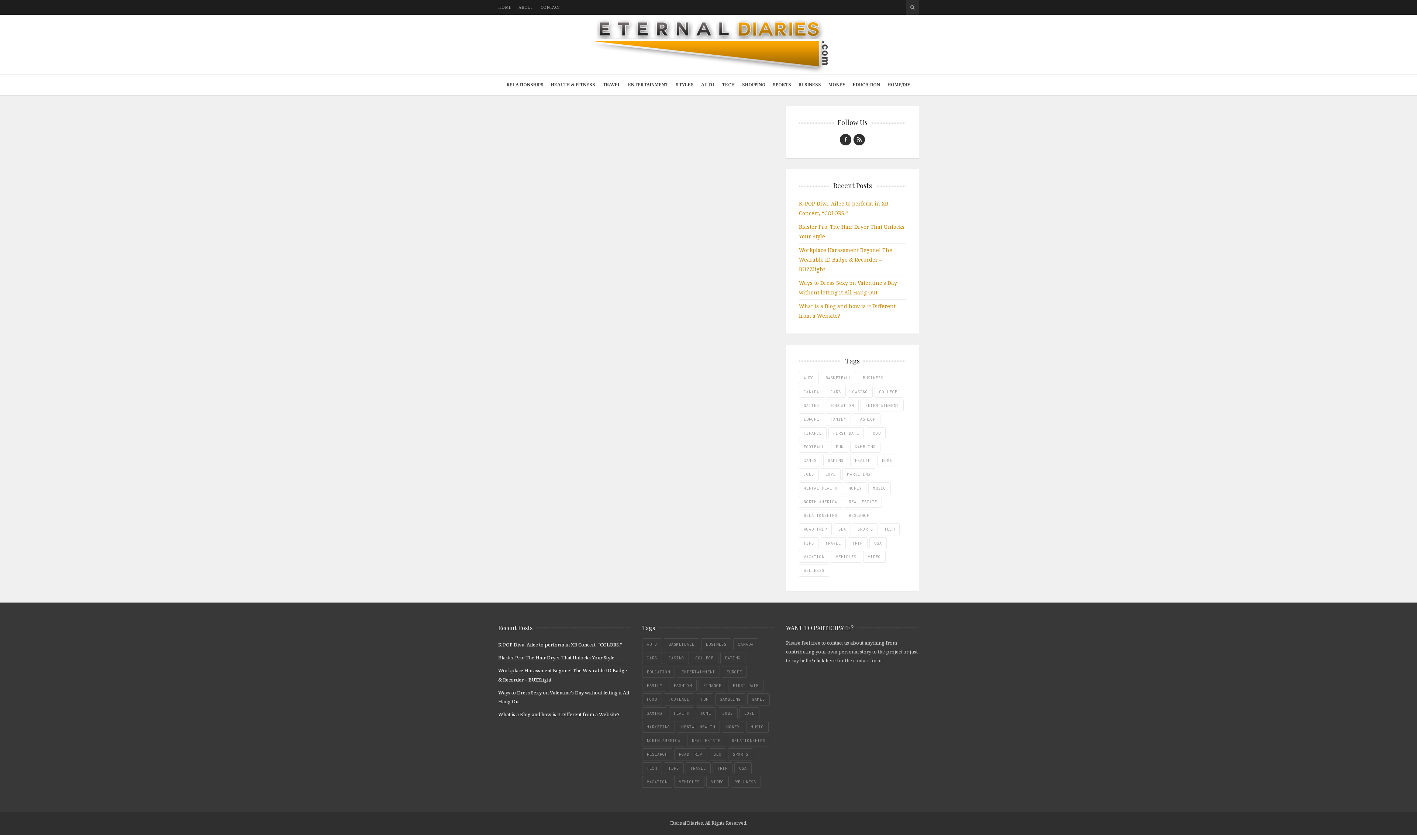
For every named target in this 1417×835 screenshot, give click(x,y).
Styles (685, 85)
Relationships (525, 85)
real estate (863, 502)
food (875, 433)
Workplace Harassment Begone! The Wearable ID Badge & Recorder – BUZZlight (845, 259)
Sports (782, 85)
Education (866, 85)
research (859, 515)
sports (865, 529)
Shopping (753, 85)
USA (878, 543)
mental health (820, 488)
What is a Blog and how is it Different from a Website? (559, 714)
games (810, 460)
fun (840, 447)
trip (857, 543)
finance (813, 433)
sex (842, 529)
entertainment (882, 405)
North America (820, 502)
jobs (809, 474)
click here (825, 660)
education (842, 405)
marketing (858, 474)
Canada (811, 392)
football (814, 447)
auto (809, 378)
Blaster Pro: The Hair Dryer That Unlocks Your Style (556, 657)
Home (504, 7)
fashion (867, 419)
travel (833, 543)
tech (890, 529)
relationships (820, 515)
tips (809, 543)
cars (836, 392)
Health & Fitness (573, 85)
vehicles (846, 557)
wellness (814, 570)
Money (836, 85)
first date (846, 433)
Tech (728, 85)
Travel (612, 85)
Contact (550, 7)
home (887, 460)
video (874, 557)
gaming (836, 460)
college (888, 392)
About (525, 7)
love (830, 474)
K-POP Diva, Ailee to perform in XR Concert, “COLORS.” (560, 644)
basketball (838, 378)
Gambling (865, 447)
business (873, 378)
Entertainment (648, 85)
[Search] (912, 7)
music (879, 488)
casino (860, 392)
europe (811, 419)
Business (810, 85)
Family (838, 419)
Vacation (814, 557)
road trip (815, 529)
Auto (707, 85)
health (862, 460)
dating (811, 405)
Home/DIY (898, 85)
